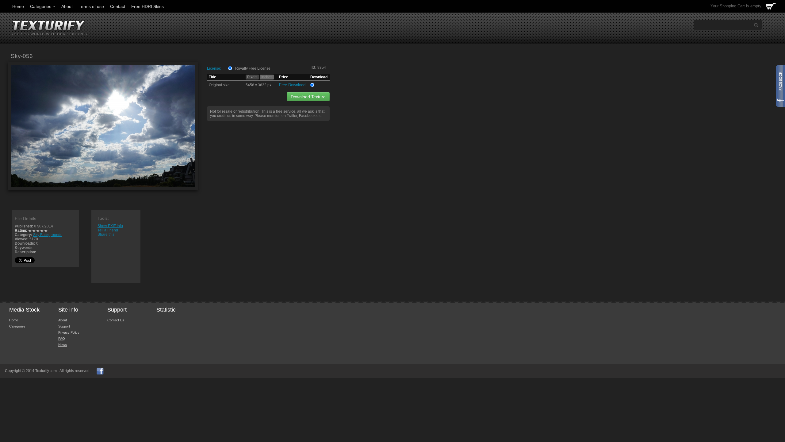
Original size (219, 85)
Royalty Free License (252, 68)
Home (18, 6)
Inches (266, 77)
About (67, 6)
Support (64, 326)
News (62, 345)
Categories (40, 6)
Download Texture (308, 96)
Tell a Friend (108, 230)
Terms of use (91, 6)
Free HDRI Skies (147, 6)
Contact (117, 6)
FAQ (61, 338)
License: (214, 68)
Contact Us (115, 320)
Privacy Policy (68, 332)
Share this (106, 234)
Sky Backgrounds (47, 235)
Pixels (252, 77)
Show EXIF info (110, 226)
